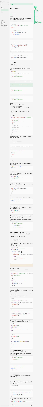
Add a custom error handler (14, 268)
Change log (2, 20)
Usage (11, 139)
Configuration (13, 62)
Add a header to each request (15, 183)
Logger (2, 11)
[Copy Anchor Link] (20, 8)
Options (11, 103)
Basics (1, 7)
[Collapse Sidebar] (8, 1)
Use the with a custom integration (38, 22)
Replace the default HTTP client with (17, 232)
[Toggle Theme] (7, 405)
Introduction (12, 11)
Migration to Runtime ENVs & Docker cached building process (4, 26)
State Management (3, 8)
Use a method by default (38, 11)
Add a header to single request (15, 195)
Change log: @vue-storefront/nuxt (3, 24)
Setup (11, 16)
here (11, 244)
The (15, 8)
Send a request (37, 10)
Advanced (2, 12)
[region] (21, 31)
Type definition (12, 64)
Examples (12, 160)
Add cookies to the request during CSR (16, 350)
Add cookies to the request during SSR (16, 289)
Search (5, 2)
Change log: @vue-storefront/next (3, 22)
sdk (1, 17)
